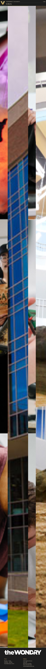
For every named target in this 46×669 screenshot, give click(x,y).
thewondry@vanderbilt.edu (28, 666)
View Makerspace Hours (9, 663)
